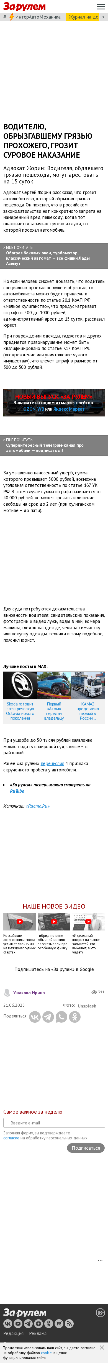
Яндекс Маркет (69, 409)
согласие (11, 1137)
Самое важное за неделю (32, 1111)
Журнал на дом (85, 17)
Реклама (38, 1333)
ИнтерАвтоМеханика (38, 17)
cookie (46, 1352)
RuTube (17, 791)
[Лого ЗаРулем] (24, 6)
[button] (102, 1348)
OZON (29, 409)
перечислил (52, 763)
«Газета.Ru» (38, 806)
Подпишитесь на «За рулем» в (54, 969)
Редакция (13, 1333)
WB (40, 409)
